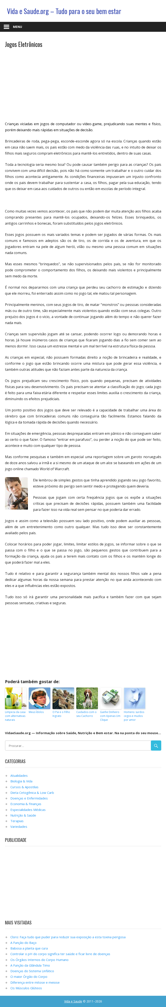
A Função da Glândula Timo (30, 965)
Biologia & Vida (21, 781)
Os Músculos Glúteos (26, 988)
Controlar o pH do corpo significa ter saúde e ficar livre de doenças (60, 954)
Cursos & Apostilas (24, 787)
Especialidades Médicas (28, 809)
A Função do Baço (23, 942)
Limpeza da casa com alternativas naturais (15, 716)
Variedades (18, 826)
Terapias (17, 821)
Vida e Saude (73, 1001)
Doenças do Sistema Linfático (32, 971)
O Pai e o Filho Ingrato (61, 714)
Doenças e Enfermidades (29, 798)
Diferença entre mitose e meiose (35, 982)
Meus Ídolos (36, 712)
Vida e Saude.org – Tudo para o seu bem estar (64, 11)
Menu (17, 27)
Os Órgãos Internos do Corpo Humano (39, 959)
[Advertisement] (83, 84)
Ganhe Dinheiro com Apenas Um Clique (110, 716)
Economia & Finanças (25, 804)
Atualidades (19, 775)
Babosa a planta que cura (29, 948)
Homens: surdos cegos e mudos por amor (134, 716)
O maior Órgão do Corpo (28, 976)
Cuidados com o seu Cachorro (86, 714)
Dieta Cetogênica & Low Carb (32, 792)
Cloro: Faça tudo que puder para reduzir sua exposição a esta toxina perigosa (68, 937)
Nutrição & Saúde (23, 815)
